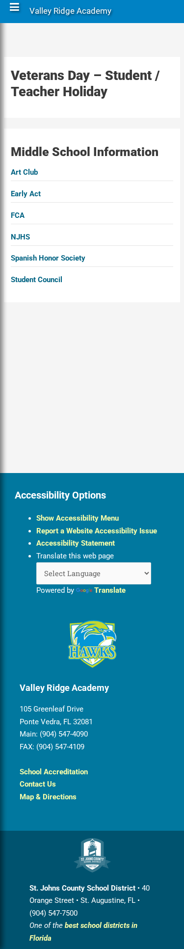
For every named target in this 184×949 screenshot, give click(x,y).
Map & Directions (48, 796)
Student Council (36, 279)
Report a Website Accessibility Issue (96, 531)
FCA (18, 215)
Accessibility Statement (75, 543)
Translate (110, 590)
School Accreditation (54, 771)
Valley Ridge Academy (70, 13)
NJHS (20, 237)
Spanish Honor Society (48, 258)
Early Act (26, 193)
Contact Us (38, 784)
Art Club (24, 172)
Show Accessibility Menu (77, 518)
